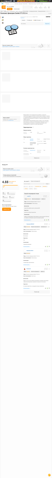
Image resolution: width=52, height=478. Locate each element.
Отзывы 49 (4, 164)
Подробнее (22, 17)
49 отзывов (37, 20)
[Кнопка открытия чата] (49, 475)
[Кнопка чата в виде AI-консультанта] (49, 475)
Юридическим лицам (32, 3)
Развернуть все (36, 157)
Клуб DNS (38, 3)
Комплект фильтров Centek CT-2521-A (33, 201)
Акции (42, 3)
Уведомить (47, 23)
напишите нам (10, 120)
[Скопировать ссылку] (42, 20)
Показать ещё (36, 291)
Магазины (16, 3)
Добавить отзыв (6, 209)
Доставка (20, 3)
